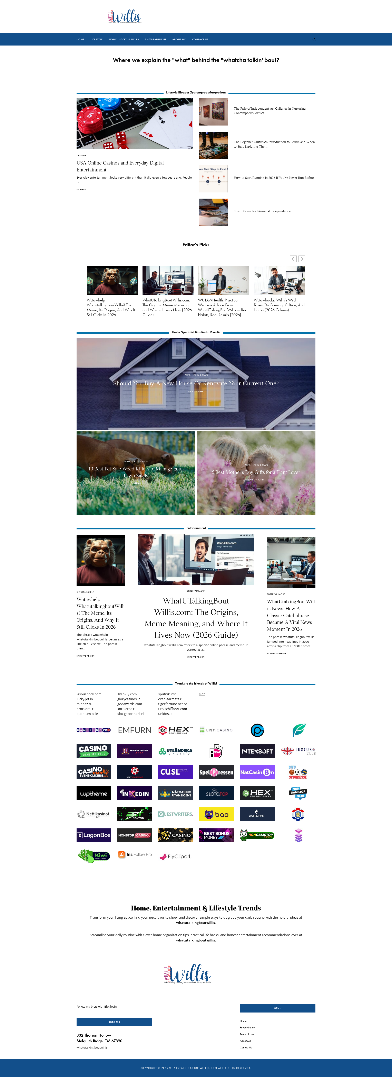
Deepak (137, 483)
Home (243, 1021)
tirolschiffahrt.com (172, 709)
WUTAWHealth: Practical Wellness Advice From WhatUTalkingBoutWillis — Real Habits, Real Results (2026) (223, 307)
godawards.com (129, 704)
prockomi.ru (86, 709)
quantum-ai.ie (87, 713)
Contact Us (246, 1047)
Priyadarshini (87, 656)
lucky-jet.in (85, 699)
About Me (245, 1041)
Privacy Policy (247, 1027)
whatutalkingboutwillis (195, 922)
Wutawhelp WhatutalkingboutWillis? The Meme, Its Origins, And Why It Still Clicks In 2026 (111, 307)
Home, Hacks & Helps (196, 374)
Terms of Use (247, 1034)
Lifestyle (81, 155)
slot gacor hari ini (130, 713)
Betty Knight (197, 391)
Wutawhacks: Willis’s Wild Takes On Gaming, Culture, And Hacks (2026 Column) (279, 305)
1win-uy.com (127, 694)
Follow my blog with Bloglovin (97, 1006)
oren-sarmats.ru (171, 699)
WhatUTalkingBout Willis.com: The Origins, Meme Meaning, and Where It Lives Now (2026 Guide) (167, 307)
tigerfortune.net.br (172, 704)
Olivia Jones (257, 479)
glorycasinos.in (128, 699)
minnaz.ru (84, 704)
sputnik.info (167, 694)
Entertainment (85, 591)
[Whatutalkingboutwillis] (125, 16)
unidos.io (165, 713)
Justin (82, 189)
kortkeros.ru (127, 709)
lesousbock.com (89, 694)
